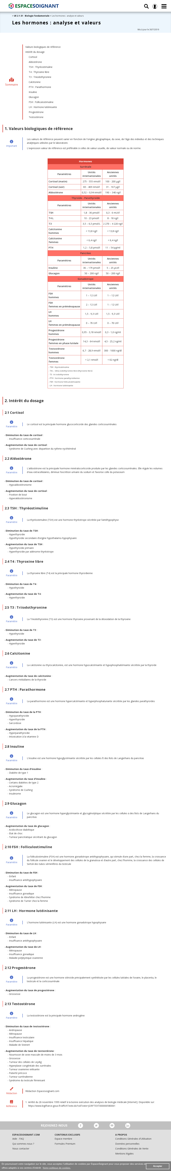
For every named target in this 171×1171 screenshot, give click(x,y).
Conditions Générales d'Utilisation (133, 1138)
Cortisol (33, 56)
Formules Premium (65, 1143)
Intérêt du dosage (35, 51)
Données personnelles (127, 1143)
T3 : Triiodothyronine (40, 77)
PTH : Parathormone (40, 87)
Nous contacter (20, 1148)
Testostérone (36, 117)
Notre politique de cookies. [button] (57, 1167)
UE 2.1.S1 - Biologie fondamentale (31, 15)
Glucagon (34, 97)
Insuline (33, 92)
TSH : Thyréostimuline (40, 67)
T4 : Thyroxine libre (39, 72)
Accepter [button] (157, 1166)
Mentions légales (124, 1153)
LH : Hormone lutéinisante (43, 107)
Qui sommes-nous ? (23, 1143)
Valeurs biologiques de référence (43, 46)
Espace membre (63, 1138)
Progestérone (36, 112)
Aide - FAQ (18, 1138)
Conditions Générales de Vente (131, 1148)
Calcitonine (35, 82)
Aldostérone (35, 62)
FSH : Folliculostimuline (41, 102)
